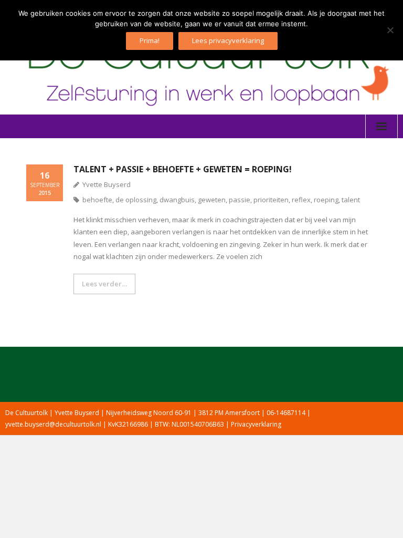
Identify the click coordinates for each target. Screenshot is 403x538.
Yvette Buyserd (106, 184)
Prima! (150, 40)
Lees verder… (104, 283)
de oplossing (135, 199)
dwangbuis (177, 199)
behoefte (97, 199)
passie (239, 199)
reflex (301, 199)
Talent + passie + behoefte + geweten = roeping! (182, 169)
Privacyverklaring (256, 424)
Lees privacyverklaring (228, 40)
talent (351, 199)
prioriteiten (271, 199)
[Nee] (390, 30)
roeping (326, 199)
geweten (212, 199)
